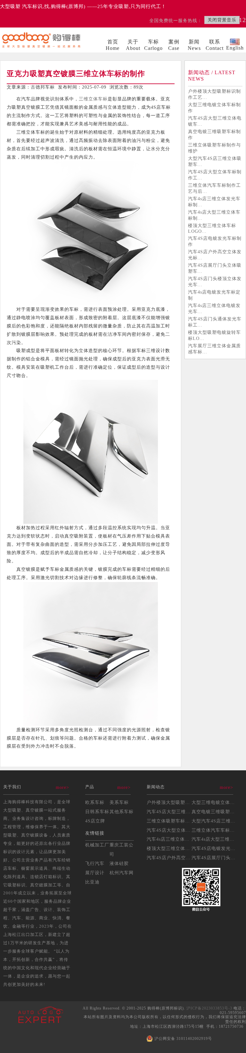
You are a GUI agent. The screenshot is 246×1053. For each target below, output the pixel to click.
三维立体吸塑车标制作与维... (178, 820)
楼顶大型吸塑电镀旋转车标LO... (214, 335)
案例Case (173, 45)
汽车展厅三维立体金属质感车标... (214, 348)
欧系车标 (94, 802)
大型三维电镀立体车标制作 (214, 107)
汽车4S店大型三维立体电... (176, 811)
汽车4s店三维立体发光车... (175, 839)
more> (62, 787)
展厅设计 (94, 872)
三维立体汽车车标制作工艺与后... (214, 188)
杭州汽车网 (122, 872)
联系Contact (215, 45)
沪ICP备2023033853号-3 (209, 1008)
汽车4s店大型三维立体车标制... (214, 215)
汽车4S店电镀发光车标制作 (215, 241)
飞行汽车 (94, 863)
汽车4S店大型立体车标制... (176, 830)
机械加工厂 (97, 844)
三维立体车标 (93, 98)
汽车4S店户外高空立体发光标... (215, 254)
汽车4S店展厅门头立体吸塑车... (215, 268)
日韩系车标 (97, 811)
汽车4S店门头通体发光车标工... (215, 321)
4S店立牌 (95, 820)
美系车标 (119, 802)
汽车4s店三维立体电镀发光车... (214, 308)
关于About (133, 45)
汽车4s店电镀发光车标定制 (214, 295)
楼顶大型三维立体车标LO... (176, 848)
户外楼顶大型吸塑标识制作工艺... (214, 94)
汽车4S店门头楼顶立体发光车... (215, 281)
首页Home (112, 45)
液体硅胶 (119, 863)
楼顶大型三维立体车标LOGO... (212, 228)
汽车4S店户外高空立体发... (176, 857)
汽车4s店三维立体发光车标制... (214, 201)
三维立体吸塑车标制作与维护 (214, 147)
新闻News (194, 45)
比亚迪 (92, 881)
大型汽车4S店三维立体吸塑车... (215, 161)
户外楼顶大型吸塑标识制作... (178, 802)
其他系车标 (122, 811)
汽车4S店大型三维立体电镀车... (215, 121)
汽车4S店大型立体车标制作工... (215, 174)
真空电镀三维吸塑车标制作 (214, 134)
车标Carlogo (153, 45)
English (235, 48)
